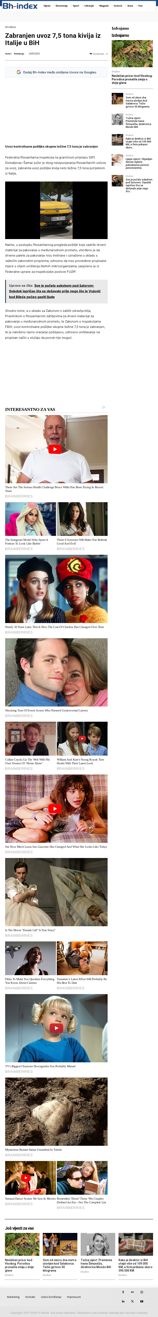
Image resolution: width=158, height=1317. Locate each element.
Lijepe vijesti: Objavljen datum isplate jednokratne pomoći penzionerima (139, 163)
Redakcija (19, 53)
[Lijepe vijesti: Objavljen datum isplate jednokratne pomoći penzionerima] (117, 160)
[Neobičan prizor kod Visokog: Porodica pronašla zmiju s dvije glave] (132, 53)
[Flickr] (132, 1292)
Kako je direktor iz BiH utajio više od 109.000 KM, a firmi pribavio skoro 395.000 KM (135, 1265)
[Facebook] (123, 1292)
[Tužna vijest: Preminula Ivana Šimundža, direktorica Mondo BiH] (117, 119)
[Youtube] (141, 1301)
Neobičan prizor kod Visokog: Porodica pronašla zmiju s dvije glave (132, 79)
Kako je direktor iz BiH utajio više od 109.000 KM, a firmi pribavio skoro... (138, 143)
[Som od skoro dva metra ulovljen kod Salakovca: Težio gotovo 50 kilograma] (117, 98)
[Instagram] (141, 1292)
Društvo (10, 27)
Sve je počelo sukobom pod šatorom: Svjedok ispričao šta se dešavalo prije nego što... (139, 185)
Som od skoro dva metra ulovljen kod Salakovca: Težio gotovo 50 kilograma (137, 102)
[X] (132, 1301)
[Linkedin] (123, 1301)
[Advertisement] (56, 111)
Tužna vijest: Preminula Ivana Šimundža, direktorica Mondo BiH (138, 122)
